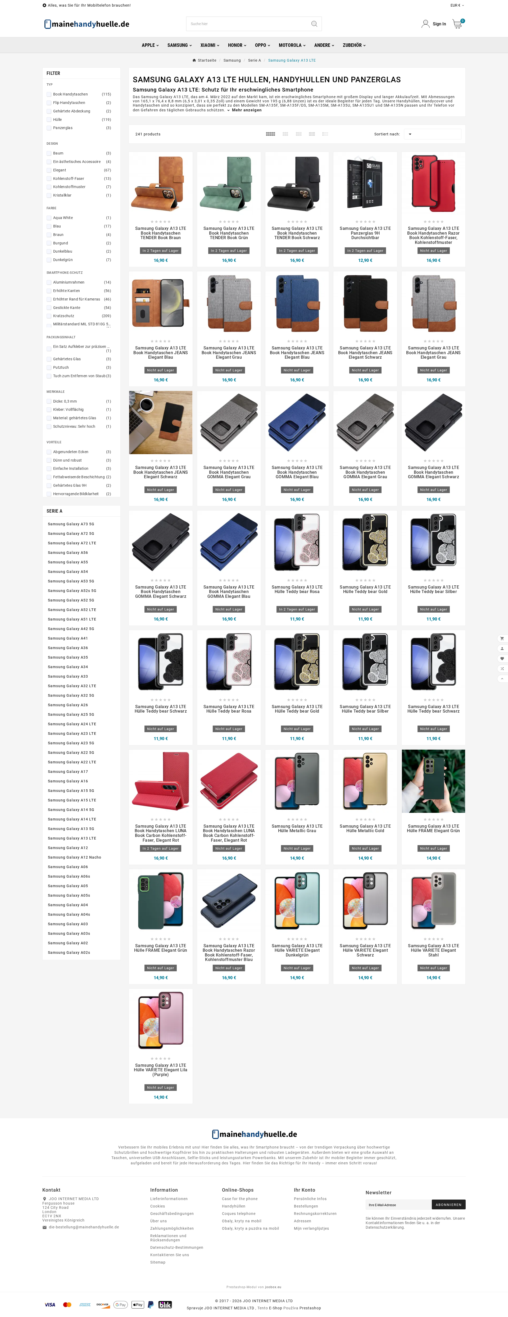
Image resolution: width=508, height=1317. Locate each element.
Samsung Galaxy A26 (68, 705)
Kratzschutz (82, 316)
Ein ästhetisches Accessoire (82, 162)
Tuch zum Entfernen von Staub (82, 376)
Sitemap (158, 1262)
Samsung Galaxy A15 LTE (72, 800)
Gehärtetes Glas (82, 359)
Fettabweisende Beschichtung (82, 477)
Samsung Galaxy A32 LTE (72, 686)
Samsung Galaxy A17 (68, 771)
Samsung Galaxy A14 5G (71, 810)
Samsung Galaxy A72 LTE (72, 543)
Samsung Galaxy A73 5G (71, 524)
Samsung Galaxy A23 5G (71, 743)
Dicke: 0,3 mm (82, 401)
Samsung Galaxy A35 (68, 657)
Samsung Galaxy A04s (69, 914)
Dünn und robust (82, 460)
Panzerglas (82, 128)
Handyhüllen (234, 1206)
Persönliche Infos (310, 1199)
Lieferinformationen (169, 1199)
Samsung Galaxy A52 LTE (72, 610)
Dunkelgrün (82, 260)
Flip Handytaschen (82, 103)
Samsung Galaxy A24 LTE (72, 724)
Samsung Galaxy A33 (68, 676)
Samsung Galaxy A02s (69, 952)
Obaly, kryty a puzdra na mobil (250, 1228)
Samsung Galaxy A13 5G (71, 829)
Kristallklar (82, 195)
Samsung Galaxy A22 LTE (72, 762)
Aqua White (82, 218)
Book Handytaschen (82, 94)
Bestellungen (306, 1206)
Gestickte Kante (82, 308)
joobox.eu (273, 1287)
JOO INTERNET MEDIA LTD (229, 1308)
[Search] (314, 24)
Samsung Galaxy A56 (68, 552)
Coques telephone (239, 1213)
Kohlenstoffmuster (82, 187)
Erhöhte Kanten (82, 291)
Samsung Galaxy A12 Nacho (74, 857)
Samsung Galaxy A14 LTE (72, 819)
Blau (82, 226)
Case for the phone (240, 1199)
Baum (82, 153)
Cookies (157, 1206)
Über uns (158, 1221)
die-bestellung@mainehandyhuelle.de (84, 1227)
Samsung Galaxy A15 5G (71, 791)
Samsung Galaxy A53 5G (71, 581)
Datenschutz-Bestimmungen (176, 1247)
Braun (82, 235)
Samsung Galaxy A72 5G (71, 533)
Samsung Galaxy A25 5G (71, 714)
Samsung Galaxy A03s (69, 933)
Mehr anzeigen (246, 110)
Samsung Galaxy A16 (68, 781)
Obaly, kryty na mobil (241, 1221)
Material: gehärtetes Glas (82, 418)
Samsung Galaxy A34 (68, 667)
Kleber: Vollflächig (82, 409)
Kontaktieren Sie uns (169, 1255)
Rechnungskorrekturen (315, 1213)
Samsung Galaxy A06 (68, 867)
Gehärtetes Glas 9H (82, 485)
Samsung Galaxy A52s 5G (72, 591)
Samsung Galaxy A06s (69, 876)
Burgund (82, 243)
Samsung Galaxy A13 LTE (72, 838)
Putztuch (82, 367)
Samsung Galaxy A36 (68, 648)
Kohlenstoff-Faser (82, 178)
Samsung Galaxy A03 (68, 924)
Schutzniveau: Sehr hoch (82, 426)
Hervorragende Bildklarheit (82, 494)
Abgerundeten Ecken (82, 452)
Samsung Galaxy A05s (69, 895)
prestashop (310, 1308)
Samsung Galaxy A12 (68, 848)
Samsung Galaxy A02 (68, 943)
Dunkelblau (82, 251)
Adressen (302, 1221)
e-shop (275, 1308)
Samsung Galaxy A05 (68, 886)
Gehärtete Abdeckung (82, 111)
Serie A (54, 511)
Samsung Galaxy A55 (68, 562)
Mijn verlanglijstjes (311, 1228)
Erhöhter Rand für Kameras (82, 299)
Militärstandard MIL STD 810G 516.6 (82, 326)
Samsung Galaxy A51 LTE (72, 619)
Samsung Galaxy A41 (68, 638)
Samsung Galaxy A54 (68, 571)
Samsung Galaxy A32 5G (71, 695)
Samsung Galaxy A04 (68, 905)
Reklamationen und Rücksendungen (168, 1238)
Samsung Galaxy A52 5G (71, 600)
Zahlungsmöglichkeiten (172, 1228)
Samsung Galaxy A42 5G (71, 629)
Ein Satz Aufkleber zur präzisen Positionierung (82, 348)
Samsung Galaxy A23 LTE (72, 733)
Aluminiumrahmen (82, 282)
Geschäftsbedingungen (172, 1213)
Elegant (82, 170)
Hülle (82, 119)
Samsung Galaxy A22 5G (71, 752)
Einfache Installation (82, 468)
